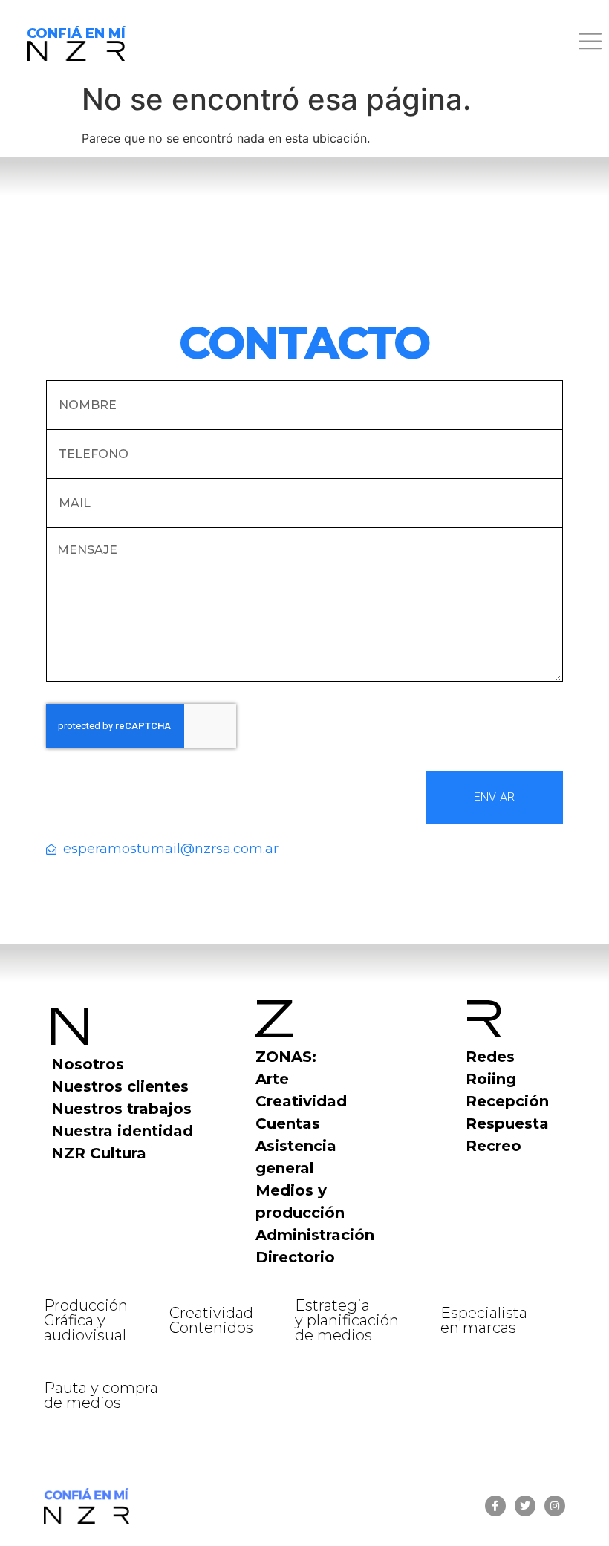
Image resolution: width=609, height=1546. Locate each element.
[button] (381, 43)
